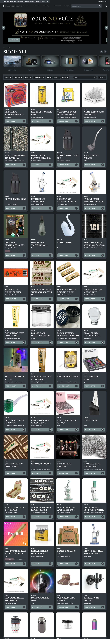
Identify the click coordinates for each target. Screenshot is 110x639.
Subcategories (38, 77)
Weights (64, 77)
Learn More (14, 40)
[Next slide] (106, 28)
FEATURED (57, 6)
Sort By (101, 77)
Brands (7, 77)
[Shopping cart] (105, 6)
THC (48, 77)
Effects (27, 77)
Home (5, 47)
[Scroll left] (101, 51)
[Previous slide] (3, 28)
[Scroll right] (105, 51)
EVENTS (66, 6)
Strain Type (17, 77)
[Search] (100, 6)
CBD (55, 77)
